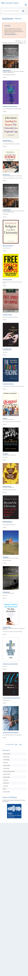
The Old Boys (5, 453)
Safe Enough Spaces (7, 70)
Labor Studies (6, 777)
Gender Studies (6, 774)
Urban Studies (6, 791)
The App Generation (7, 627)
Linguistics (5, 780)
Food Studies (6, 768)
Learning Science (6, 174)
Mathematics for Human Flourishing (10, 106)
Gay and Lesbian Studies (9, 771)
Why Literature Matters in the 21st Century (11, 697)
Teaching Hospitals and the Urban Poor (10, 732)
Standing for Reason (7, 140)
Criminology (6, 759)
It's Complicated (6, 592)
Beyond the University (7, 521)
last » (20, 744)
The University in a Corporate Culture (10, 663)
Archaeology (6, 756)
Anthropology (6, 754)
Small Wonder (5, 556)
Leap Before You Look (7, 486)
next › (16, 744)
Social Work (6, 783)
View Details (4, 77)
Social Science (7, 18)
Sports (4, 788)
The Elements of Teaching (8, 383)
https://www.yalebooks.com (10, 34)
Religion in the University (8, 245)
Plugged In (5, 418)
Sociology (5, 786)
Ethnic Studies (6, 765)
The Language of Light (7, 348)
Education (5, 762)
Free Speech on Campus (7, 279)
